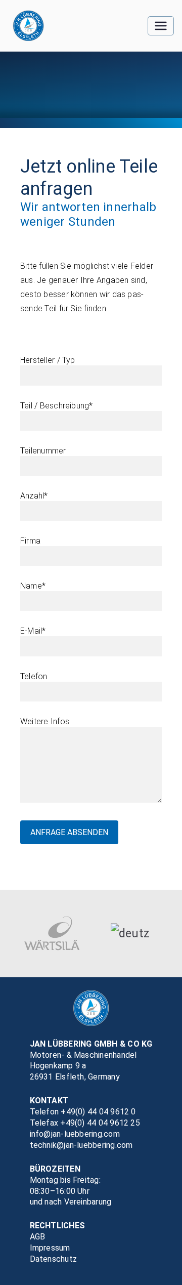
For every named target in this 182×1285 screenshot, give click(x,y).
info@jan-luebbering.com (75, 1134)
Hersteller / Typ (47, 360)
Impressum (50, 1248)
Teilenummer (43, 450)
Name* (33, 586)
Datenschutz (53, 1259)
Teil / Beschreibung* (56, 405)
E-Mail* (33, 631)
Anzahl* (34, 496)
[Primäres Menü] (161, 26)
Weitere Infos (44, 721)
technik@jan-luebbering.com (81, 1145)
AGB (38, 1236)
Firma (30, 541)
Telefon (34, 676)
